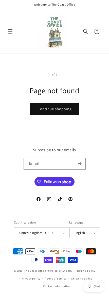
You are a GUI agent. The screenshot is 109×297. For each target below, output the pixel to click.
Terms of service (55, 278)
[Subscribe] (79, 164)
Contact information (56, 286)
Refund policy (86, 270)
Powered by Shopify (59, 270)
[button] (10, 31)
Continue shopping (55, 108)
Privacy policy (31, 278)
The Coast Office (35, 270)
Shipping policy (81, 278)
